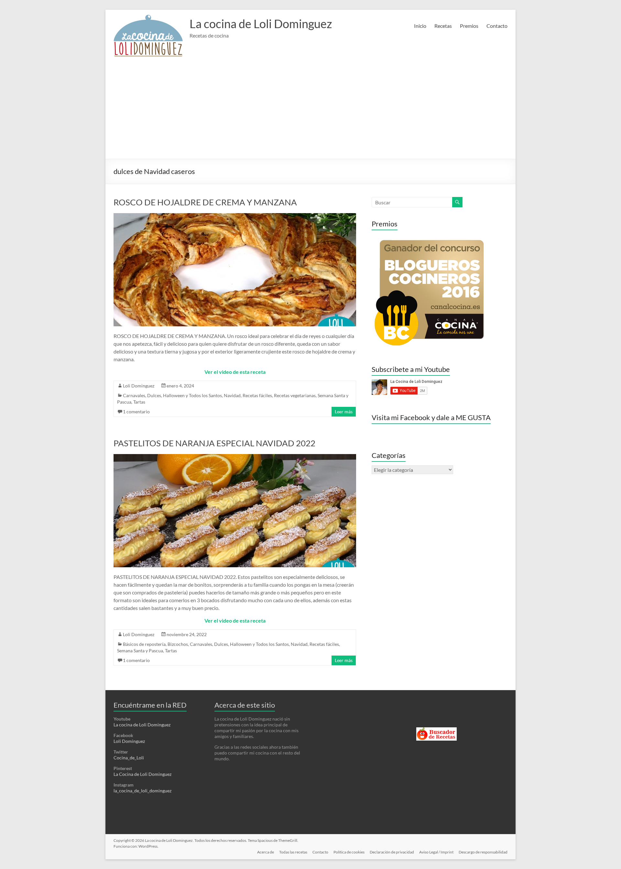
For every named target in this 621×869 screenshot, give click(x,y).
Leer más (344, 411)
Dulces (154, 395)
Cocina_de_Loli (129, 757)
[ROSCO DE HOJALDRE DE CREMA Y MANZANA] (235, 216)
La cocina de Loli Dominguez (261, 23)
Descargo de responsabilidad (483, 852)
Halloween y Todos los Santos (192, 395)
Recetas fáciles (257, 395)
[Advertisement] (310, 110)
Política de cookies (349, 852)
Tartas (139, 402)
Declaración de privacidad (392, 852)
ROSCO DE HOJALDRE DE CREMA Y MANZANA (205, 202)
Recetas (443, 26)
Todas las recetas (293, 852)
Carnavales (134, 395)
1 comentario (136, 411)
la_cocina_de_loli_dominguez (142, 790)
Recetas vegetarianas (295, 395)
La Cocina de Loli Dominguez (142, 774)
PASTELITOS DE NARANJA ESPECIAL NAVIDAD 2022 (214, 443)
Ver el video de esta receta (235, 372)
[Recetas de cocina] (436, 730)
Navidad (232, 395)
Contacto (496, 26)
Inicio (420, 26)
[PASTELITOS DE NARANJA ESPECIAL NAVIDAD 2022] (235, 457)
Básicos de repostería (144, 644)
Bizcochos (178, 644)
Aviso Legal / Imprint (436, 852)
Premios (469, 26)
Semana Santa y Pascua (140, 650)
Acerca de (265, 852)
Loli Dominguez (138, 385)
